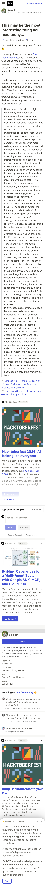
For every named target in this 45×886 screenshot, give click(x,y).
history (20, 40)
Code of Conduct (15, 535)
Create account (34, 3)
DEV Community (24, 692)
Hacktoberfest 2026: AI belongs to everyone (21, 454)
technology (8, 40)
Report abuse (31, 535)
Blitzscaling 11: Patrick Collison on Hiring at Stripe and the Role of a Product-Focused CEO (21, 384)
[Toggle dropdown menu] (41, 402)
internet (30, 40)
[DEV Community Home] (10, 3)
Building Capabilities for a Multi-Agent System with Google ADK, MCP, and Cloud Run (21, 577)
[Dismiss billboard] (41, 821)
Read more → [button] (10, 619)
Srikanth (12, 10)
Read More (9, 499)
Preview (24, 527)
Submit (11, 527)
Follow (23, 641)
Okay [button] (7, 881)
